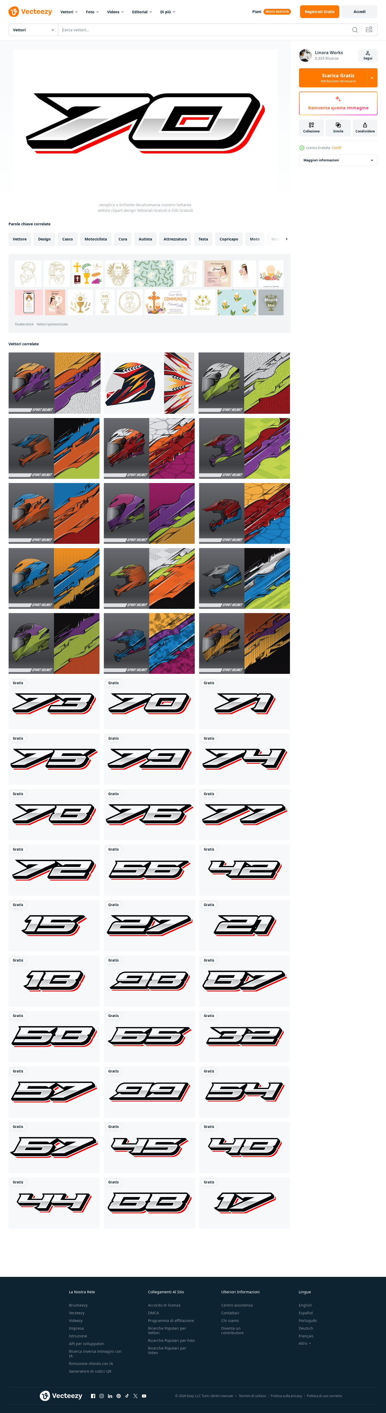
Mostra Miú (270, 302)
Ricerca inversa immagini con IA (95, 1353)
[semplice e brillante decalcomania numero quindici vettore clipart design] (54, 925)
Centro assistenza (237, 1305)
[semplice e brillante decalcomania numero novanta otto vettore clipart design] (149, 981)
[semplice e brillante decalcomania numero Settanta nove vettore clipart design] (149, 759)
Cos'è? (336, 147)
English (305, 1305)
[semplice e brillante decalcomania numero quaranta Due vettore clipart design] (244, 870)
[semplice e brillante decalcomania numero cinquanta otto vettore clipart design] (54, 1036)
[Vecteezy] (30, 11)
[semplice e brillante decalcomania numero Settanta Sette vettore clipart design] (244, 814)
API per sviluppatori (86, 1343)
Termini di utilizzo (252, 1395)
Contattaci (230, 1312)
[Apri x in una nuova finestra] (135, 1396)
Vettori (66, 11)
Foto (90, 11)
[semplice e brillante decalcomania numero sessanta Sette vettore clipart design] (54, 1147)
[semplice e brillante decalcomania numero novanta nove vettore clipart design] (149, 1092)
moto (255, 239)
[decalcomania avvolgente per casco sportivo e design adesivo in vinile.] (54, 383)
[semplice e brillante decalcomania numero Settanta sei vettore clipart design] (149, 814)
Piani (256, 11)
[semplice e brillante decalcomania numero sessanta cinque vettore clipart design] (149, 1036)
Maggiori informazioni (321, 160)
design (44, 239)
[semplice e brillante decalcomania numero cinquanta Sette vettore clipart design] (54, 1092)
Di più (165, 11)
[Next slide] (282, 239)
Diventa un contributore (232, 1330)
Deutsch (306, 1328)
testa (203, 239)
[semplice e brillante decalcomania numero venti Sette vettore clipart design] (149, 925)
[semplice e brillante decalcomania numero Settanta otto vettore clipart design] (54, 814)
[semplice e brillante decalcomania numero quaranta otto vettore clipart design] (244, 1147)
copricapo (229, 239)
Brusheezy (78, 1305)
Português (308, 1320)
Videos (113, 11)
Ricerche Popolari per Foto (171, 1340)
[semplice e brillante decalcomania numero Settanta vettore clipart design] (149, 703)
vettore (20, 239)
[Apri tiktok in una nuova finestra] (127, 1396)
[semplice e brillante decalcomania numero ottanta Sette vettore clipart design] (244, 981)
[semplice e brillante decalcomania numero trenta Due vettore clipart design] (244, 1036)
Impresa (76, 1328)
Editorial (140, 11)
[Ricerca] (355, 30)
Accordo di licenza (164, 1305)
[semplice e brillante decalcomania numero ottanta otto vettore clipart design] (149, 1203)
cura (123, 239)
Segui (367, 58)
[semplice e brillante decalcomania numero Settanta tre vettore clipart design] (54, 703)
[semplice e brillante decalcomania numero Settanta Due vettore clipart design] (54, 870)
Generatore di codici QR (90, 1371)
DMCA (153, 1312)
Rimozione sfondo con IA (91, 1363)
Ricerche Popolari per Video (167, 1350)
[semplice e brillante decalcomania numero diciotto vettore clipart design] (54, 981)
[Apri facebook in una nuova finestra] (93, 1396)
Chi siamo (230, 1320)
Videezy (76, 1320)
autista (145, 239)
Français (306, 1335)
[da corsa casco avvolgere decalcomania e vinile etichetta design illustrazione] (149, 383)
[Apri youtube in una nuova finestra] (144, 1396)
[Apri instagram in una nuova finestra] (101, 1396)
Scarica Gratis (338, 77)
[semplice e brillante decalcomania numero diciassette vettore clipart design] (244, 1203)
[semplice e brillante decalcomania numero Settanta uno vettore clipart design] (244, 703)
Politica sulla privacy (286, 1395)
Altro (303, 1343)
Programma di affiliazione (171, 1320)
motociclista (96, 239)
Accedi (360, 11)
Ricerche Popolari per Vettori (167, 1330)
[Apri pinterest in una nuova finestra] (118, 1396)
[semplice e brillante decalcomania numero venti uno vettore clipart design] (244, 925)
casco (67, 239)
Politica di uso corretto (324, 1395)
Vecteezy (76, 1312)
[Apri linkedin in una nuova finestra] (110, 1396)
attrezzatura (175, 239)
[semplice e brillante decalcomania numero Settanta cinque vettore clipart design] (54, 759)
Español (306, 1312)
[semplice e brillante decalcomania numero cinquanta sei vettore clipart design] (149, 870)
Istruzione (78, 1335)
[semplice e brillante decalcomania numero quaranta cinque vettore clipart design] (149, 1147)
